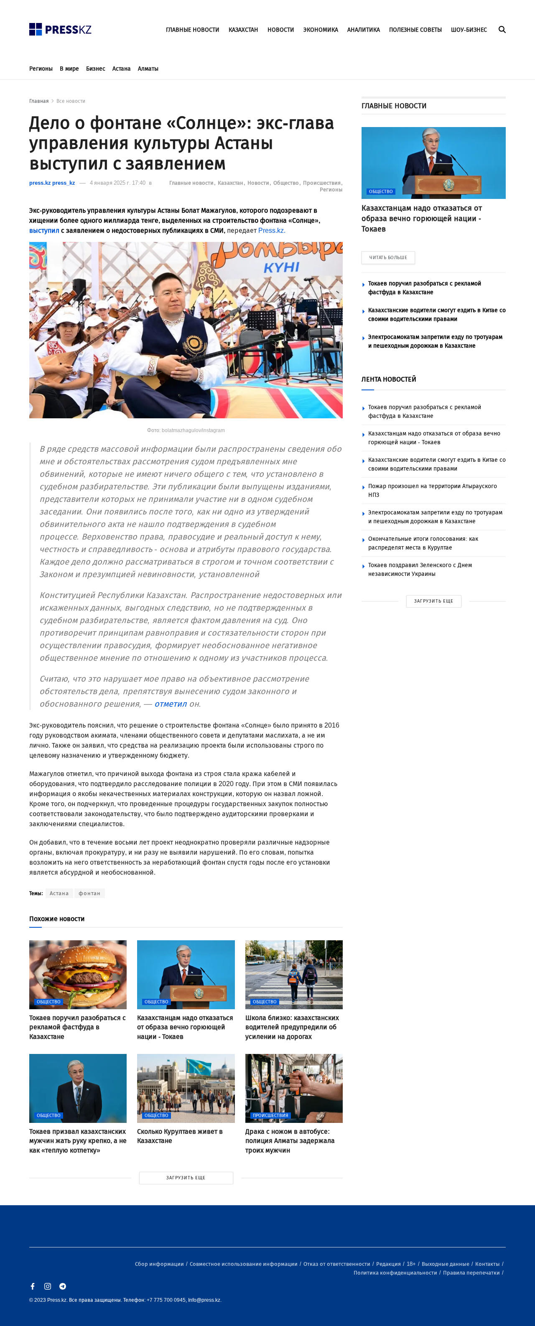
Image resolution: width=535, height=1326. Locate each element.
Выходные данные (446, 1264)
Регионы (41, 68)
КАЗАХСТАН (243, 29)
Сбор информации (160, 1264)
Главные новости (192, 183)
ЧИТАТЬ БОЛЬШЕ (388, 257)
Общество (286, 183)
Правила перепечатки (472, 1273)
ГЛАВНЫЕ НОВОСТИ (192, 29)
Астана (121, 68)
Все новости (70, 101)
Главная (39, 101)
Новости (258, 183)
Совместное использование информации (244, 1264)
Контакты (488, 1264)
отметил (170, 704)
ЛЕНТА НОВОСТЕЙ (389, 379)
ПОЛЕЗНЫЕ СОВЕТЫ (415, 29)
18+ (412, 1264)
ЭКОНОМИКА (320, 29)
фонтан (90, 893)
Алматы (148, 68)
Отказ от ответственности (337, 1264)
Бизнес (95, 68)
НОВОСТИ (281, 29)
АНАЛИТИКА (363, 29)
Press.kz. (271, 230)
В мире (69, 68)
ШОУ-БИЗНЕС (469, 29)
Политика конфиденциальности (396, 1273)
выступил (44, 230)
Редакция (389, 1264)
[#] (60, 27)
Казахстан (231, 183)
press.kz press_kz (52, 183)
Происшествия (322, 183)
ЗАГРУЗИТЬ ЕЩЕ (186, 1178)
